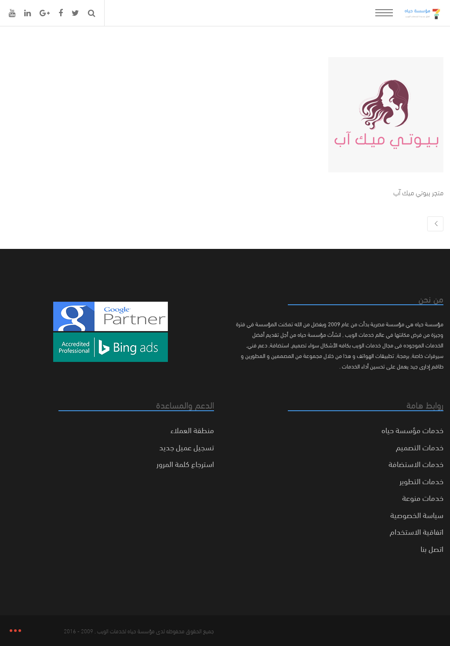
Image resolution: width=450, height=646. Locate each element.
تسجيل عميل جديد (186, 447)
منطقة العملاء (192, 429)
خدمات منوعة (422, 497)
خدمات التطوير (421, 480)
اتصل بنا (432, 548)
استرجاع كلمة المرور (185, 463)
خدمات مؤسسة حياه (412, 429)
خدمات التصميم (419, 447)
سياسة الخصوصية (416, 514)
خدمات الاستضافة (415, 463)
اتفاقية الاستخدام (416, 531)
